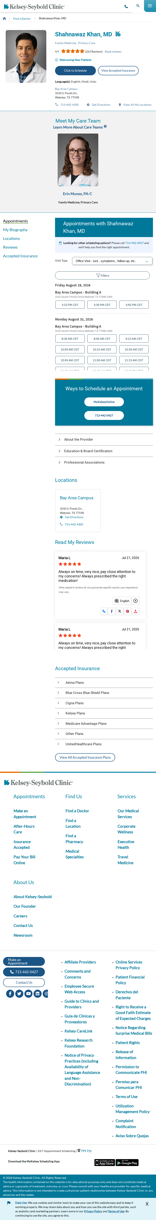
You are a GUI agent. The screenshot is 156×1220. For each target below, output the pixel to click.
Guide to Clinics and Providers (82, 1004)
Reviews (10, 247)
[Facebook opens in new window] (10, 993)
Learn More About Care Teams (78, 127)
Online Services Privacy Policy (129, 965)
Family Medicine (65, 43)
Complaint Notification (126, 1123)
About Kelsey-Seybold (33, 896)
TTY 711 (86, 1151)
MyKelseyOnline (104, 401)
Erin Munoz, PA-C (77, 193)
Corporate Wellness (126, 829)
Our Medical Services (128, 813)
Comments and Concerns (78, 974)
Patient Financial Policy (130, 980)
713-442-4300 (69, 104)
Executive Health (126, 844)
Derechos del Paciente (127, 994)
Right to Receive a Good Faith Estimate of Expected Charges (133, 1012)
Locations (11, 238)
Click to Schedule (75, 70)
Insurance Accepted (22, 844)
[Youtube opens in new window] (28, 993)
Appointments (15, 220)
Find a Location (73, 823)
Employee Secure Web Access (79, 989)
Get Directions (100, 104)
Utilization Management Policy (133, 1109)
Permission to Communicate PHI (131, 1069)
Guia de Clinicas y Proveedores (80, 1019)
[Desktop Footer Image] (38, 783)
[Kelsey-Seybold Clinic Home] (36, 7)
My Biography (15, 229)
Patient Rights (128, 1042)
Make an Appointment (25, 813)
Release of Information (126, 1054)
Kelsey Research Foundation (79, 1043)
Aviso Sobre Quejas (132, 1135)
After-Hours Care (24, 829)
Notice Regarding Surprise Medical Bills (134, 1030)
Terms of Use (127, 1096)
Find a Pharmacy (74, 838)
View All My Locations (137, 104)
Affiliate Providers (80, 962)
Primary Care (86, 43)
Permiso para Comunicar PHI (129, 1084)
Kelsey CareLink (78, 1031)
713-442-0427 (134, 243)
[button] (104, 439)
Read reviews (113, 51)
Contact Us (23, 925)
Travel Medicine (125, 859)
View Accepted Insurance (118, 70)
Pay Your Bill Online (24, 859)
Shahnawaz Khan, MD (52, 18)
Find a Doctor (22, 18)
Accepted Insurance (20, 255)
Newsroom (23, 935)
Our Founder (25, 906)
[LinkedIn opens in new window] (37, 993)
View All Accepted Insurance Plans (85, 757)
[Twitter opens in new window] (19, 993)
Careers (20, 916)
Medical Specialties (75, 854)
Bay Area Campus (66, 89)
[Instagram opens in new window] (47, 993)
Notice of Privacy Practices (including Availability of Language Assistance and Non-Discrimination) (82, 1069)
